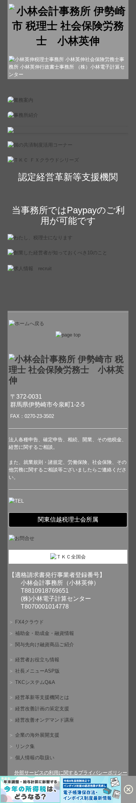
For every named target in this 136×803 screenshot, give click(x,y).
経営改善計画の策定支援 (42, 708)
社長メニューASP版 (37, 671)
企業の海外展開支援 (37, 735)
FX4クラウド (29, 622)
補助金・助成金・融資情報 (44, 633)
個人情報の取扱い (34, 757)
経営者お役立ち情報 (37, 659)
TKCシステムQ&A (35, 682)
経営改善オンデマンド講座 (44, 720)
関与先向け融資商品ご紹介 (44, 644)
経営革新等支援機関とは (42, 697)
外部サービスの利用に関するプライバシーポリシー (70, 772)
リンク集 (25, 746)
